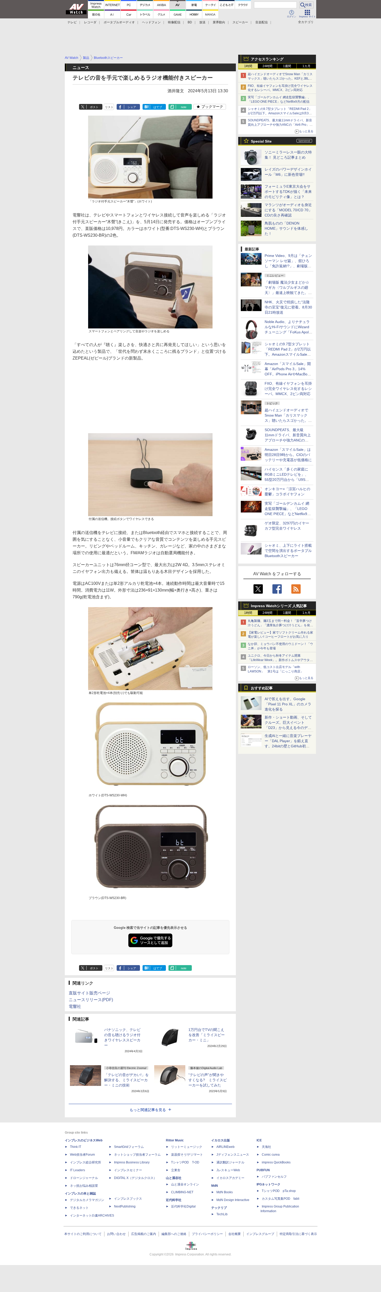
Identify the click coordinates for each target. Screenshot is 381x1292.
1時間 (248, 66)
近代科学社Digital (183, 1206)
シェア (132, 107)
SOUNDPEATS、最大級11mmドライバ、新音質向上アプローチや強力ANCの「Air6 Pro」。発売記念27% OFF (280, 124)
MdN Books (224, 1192)
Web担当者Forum (82, 1154)
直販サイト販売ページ (89, 993)
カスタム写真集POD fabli (280, 1198)
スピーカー (240, 22)
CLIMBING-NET (182, 1192)
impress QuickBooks (276, 1162)
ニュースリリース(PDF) (91, 1000)
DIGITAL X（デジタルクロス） (135, 1178)
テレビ (72, 22)
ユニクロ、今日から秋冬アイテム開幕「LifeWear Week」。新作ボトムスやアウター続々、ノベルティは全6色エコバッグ (280, 660)
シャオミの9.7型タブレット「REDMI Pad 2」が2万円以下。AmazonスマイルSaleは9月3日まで (280, 113)
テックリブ (219, 1208)
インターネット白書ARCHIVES (92, 1215)
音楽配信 (261, 22)
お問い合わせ (116, 1234)
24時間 (267, 66)
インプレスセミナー (128, 1170)
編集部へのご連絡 (173, 1234)
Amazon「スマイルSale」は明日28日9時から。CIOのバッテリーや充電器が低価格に (288, 454)
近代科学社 (173, 1200)
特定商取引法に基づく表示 (298, 1234)
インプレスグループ (260, 1234)
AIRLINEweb (225, 1147)
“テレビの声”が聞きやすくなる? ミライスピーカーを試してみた (207, 1080)
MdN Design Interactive (232, 1200)
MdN (214, 1186)
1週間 (287, 66)
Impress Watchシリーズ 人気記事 (279, 606)
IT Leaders (77, 1170)
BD (190, 22)
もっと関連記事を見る (148, 1110)
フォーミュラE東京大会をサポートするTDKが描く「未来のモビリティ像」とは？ (288, 191)
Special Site (261, 141)
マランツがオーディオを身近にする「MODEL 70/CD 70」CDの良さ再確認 (288, 210)
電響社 (75, 1006)
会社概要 (234, 1234)
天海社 (266, 1147)
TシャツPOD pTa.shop (279, 1191)
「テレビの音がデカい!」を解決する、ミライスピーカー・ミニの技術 (126, 1080)
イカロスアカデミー (230, 1178)
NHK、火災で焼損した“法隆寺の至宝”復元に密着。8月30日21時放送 (288, 307)
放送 (202, 22)
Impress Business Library (132, 1162)
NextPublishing (125, 1206)
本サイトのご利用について (83, 1234)
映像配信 (174, 22)
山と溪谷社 (173, 1178)
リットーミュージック (186, 1147)
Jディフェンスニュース (232, 1154)
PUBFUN (263, 1170)
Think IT (75, 1147)
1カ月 (306, 66)
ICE (259, 1140)
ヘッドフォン (151, 22)
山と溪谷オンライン (185, 1184)
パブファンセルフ (274, 1176)
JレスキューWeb (228, 1170)
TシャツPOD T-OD (185, 1162)
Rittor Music (175, 1140)
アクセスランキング (267, 59)
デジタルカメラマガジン (87, 1200)
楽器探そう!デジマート (187, 1154)
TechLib (222, 1214)
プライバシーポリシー (207, 1234)
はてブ (157, 107)
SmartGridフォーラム (129, 1147)
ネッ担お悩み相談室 (84, 1186)
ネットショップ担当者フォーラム (137, 1154)
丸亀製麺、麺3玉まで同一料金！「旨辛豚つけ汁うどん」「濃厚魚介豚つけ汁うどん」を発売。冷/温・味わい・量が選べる (280, 625)
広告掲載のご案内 (143, 1234)
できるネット (79, 1208)
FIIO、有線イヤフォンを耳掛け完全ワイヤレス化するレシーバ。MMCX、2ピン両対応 (288, 388)
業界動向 (219, 22)
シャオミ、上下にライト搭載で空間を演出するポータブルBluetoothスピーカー (288, 550)
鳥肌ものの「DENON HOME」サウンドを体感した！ (286, 228)
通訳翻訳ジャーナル (230, 1162)
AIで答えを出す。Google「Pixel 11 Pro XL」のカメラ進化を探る (288, 704)
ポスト (94, 107)
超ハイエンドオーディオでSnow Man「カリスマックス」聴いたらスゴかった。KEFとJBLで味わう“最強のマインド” (280, 78)
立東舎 (175, 1170)
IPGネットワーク (268, 1184)
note (183, 107)
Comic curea (271, 1154)
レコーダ (90, 22)
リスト (109, 107)
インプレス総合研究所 (85, 1162)
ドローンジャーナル (84, 1178)
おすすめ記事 (262, 688)
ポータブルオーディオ (119, 22)
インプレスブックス (128, 1198)
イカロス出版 (220, 1140)
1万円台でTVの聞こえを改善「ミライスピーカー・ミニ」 (206, 1035)
